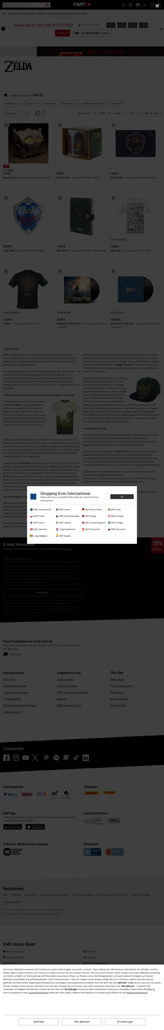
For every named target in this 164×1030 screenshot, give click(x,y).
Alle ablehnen (82, 1021)
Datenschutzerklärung (136, 992)
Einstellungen (125, 1021)
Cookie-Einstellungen (38, 992)
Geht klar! (38, 1021)
